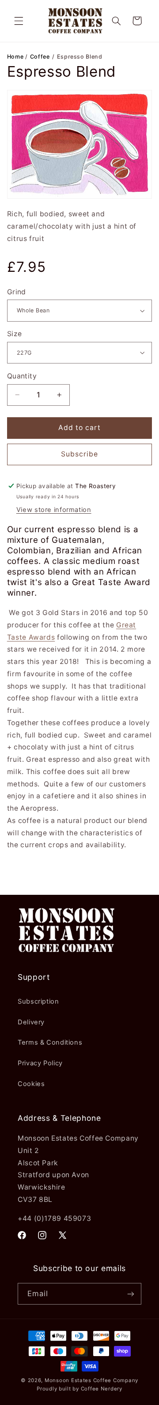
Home (16, 56)
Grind (16, 292)
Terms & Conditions (50, 1042)
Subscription (38, 1001)
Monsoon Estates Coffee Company (91, 1380)
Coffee (40, 56)
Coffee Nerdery (101, 1389)
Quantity (22, 376)
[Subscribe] (131, 1294)
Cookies (31, 1084)
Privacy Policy (40, 1063)
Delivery (31, 1022)
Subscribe (79, 454)
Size (14, 334)
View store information (53, 510)
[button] (18, 21)
